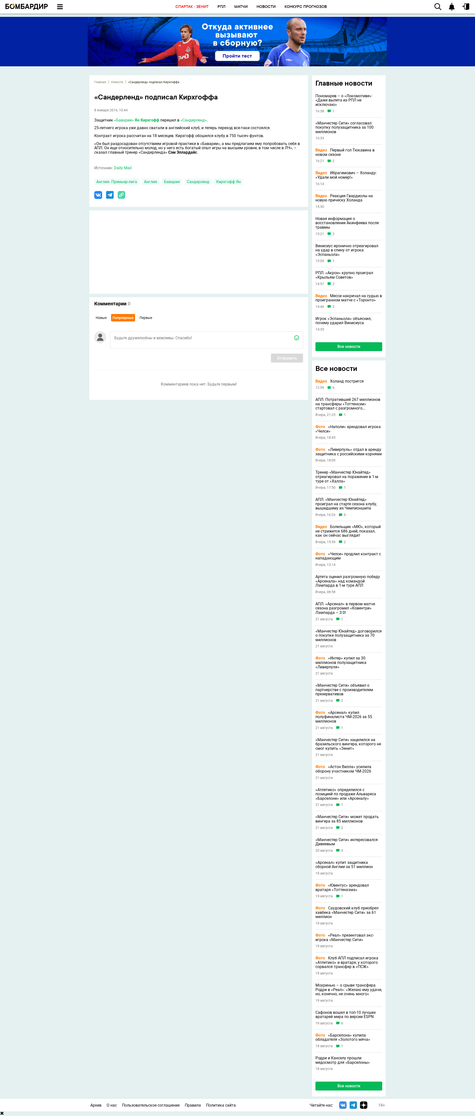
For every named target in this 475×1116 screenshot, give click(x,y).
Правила (193, 1105)
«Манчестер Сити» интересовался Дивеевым (346, 842)
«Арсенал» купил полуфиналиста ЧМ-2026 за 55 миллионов (343, 717)
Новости (117, 82)
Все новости (348, 346)
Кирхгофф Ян (228, 181)
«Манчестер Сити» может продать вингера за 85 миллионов (347, 819)
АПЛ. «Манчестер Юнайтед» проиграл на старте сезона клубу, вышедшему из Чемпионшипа (346, 503)
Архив (95, 1105)
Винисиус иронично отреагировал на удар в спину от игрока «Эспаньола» (346, 250)
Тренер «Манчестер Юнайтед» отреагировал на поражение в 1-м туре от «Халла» (346, 476)
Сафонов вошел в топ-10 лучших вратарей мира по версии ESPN (345, 1014)
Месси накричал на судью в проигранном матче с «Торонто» (348, 298)
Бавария (172, 181)
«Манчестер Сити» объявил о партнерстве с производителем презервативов (344, 689)
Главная (100, 82)
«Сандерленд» (193, 120)
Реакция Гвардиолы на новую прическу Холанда (344, 198)
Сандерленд (198, 181)
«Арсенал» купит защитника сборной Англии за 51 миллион (344, 864)
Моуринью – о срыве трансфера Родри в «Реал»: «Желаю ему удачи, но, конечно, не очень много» (348, 989)
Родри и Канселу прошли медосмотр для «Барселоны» (342, 1060)
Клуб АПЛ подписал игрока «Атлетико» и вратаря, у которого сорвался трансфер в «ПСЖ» (346, 962)
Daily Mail (123, 168)
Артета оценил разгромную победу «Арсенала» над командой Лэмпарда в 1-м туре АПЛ (347, 581)
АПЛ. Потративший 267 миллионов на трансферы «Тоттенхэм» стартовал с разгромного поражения (347, 404)
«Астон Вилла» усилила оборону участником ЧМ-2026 (343, 769)
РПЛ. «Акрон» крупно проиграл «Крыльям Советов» (344, 275)
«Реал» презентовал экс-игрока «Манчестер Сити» (344, 937)
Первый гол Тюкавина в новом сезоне (345, 152)
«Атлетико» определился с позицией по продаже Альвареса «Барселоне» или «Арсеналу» (345, 794)
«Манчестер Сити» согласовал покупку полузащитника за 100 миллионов (344, 127)
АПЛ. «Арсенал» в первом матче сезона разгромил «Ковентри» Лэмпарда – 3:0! (345, 608)
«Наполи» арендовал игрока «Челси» (348, 429)
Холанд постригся (339, 381)
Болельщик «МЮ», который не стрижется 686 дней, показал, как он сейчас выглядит (348, 531)
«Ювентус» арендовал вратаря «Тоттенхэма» (342, 887)
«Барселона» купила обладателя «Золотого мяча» (342, 1037)
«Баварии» (124, 120)
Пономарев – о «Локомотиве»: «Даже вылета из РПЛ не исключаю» (343, 100)
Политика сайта (221, 1105)
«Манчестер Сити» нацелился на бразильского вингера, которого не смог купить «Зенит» (348, 744)
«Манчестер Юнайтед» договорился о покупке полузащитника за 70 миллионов (348, 635)
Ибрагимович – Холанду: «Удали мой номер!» (346, 175)
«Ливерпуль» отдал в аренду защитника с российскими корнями (348, 451)
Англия (150, 181)
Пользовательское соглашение (151, 1105)
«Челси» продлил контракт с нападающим (348, 556)
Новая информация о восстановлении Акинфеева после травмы (347, 223)
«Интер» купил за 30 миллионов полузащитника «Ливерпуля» (340, 662)
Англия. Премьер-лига (116, 181)
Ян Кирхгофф (147, 120)
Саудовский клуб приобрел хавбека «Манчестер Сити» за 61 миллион (347, 912)
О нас (112, 1105)
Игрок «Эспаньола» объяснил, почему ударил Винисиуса (343, 320)
